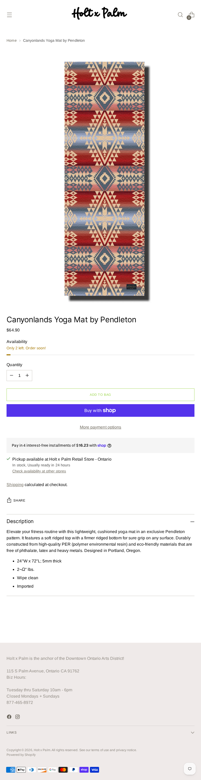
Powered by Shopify (21, 755)
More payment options (100, 427)
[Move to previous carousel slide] (178, 624)
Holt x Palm (42, 750)
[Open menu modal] (9, 14)
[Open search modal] (180, 14)
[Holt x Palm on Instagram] (18, 717)
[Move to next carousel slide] (190, 624)
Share (19, 500)
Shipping (15, 484)
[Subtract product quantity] (11, 375)
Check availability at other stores (39, 471)
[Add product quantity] (27, 375)
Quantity (14, 364)
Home (11, 40)
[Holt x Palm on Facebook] (10, 717)
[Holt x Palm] (100, 14)
